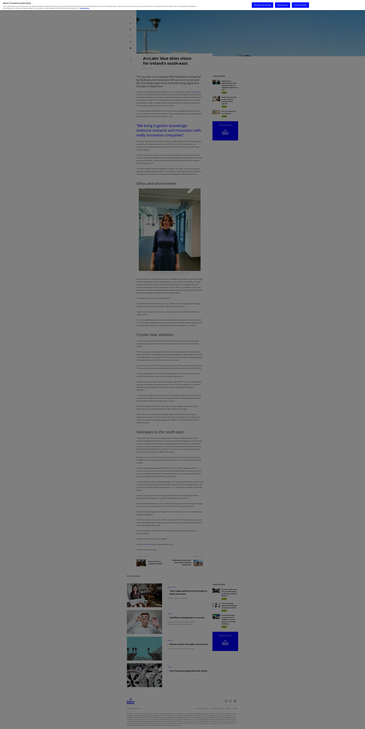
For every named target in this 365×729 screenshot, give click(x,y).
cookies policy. (84, 8)
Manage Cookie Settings (262, 5)
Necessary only (282, 5)
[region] (182, 5)
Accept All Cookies (300, 5)
